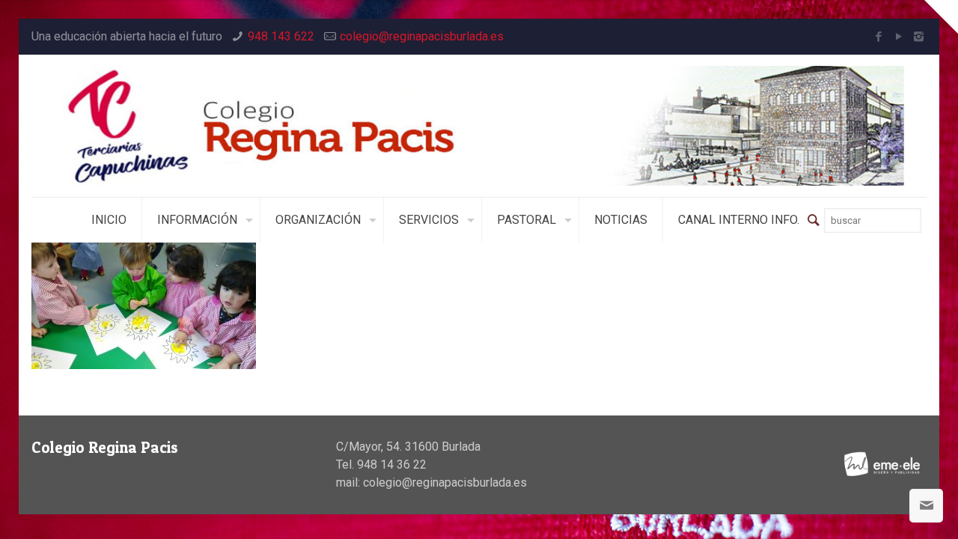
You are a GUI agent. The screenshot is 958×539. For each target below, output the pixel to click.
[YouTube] (898, 36)
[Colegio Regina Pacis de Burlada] (479, 126)
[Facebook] (878, 36)
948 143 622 (281, 36)
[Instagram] (919, 36)
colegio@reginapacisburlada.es (422, 36)
